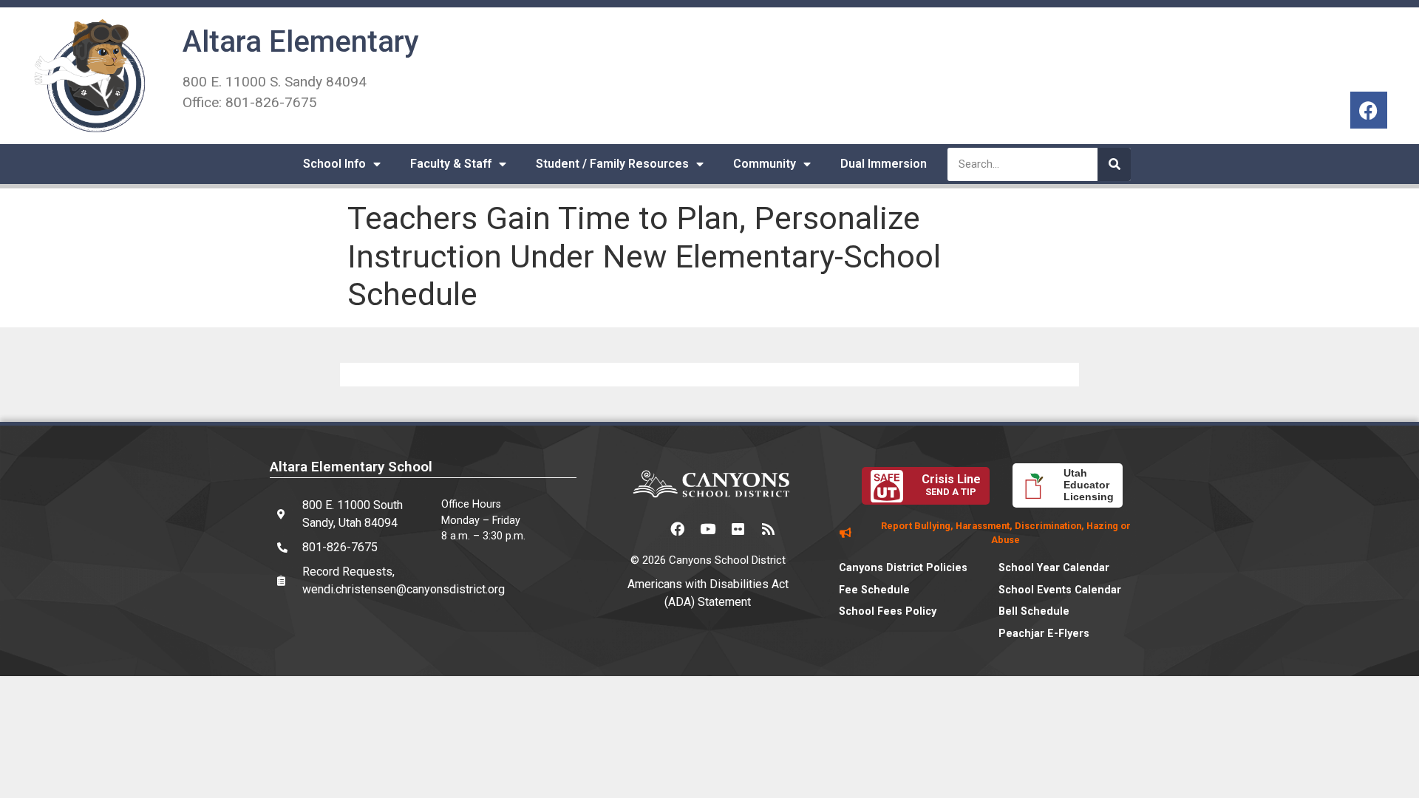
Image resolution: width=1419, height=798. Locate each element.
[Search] (1114, 164)
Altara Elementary (301, 41)
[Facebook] (1368, 110)
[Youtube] (708, 529)
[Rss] (769, 529)
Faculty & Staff (450, 164)
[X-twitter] (647, 529)
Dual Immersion (883, 164)
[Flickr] (738, 529)
